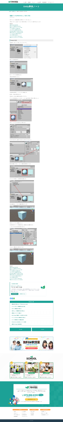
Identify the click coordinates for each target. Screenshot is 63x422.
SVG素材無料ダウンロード (45, 414)
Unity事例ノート (43, 411)
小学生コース (15, 413)
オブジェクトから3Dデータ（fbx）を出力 (16, 278)
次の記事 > (42, 329)
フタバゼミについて (51, 2)
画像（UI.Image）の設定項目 (14, 267)
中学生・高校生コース (17, 414)
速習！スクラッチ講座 (44, 413)
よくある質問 (39, 2)
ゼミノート (33, 2)
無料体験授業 (44, 2)
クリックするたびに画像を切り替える (15, 33)
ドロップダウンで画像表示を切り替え (15, 272)
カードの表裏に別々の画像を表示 (15, 28)
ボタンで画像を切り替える (14, 277)
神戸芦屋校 (32, 413)
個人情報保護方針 (24, 414)
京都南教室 (32, 414)
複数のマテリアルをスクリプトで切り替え (16, 37)
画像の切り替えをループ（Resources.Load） (16, 32)
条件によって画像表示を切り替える (15, 26)
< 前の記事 (20, 329)
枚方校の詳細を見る (14, 293)
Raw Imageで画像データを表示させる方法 (16, 31)
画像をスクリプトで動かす (16, 313)
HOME (15, 411)
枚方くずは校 (32, 411)
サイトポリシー (24, 413)
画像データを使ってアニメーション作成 (16, 27)
